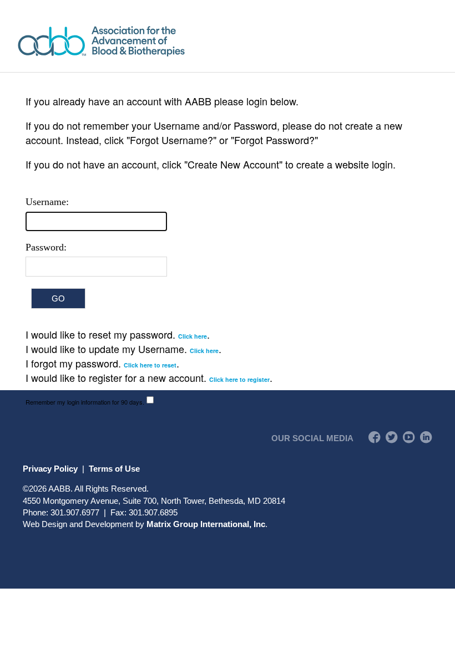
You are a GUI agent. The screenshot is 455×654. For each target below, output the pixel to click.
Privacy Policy (50, 468)
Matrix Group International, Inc (205, 524)
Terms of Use (114, 468)
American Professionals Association (133, 41)
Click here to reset (150, 365)
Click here (192, 336)
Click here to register (239, 379)
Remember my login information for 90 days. (85, 401)
